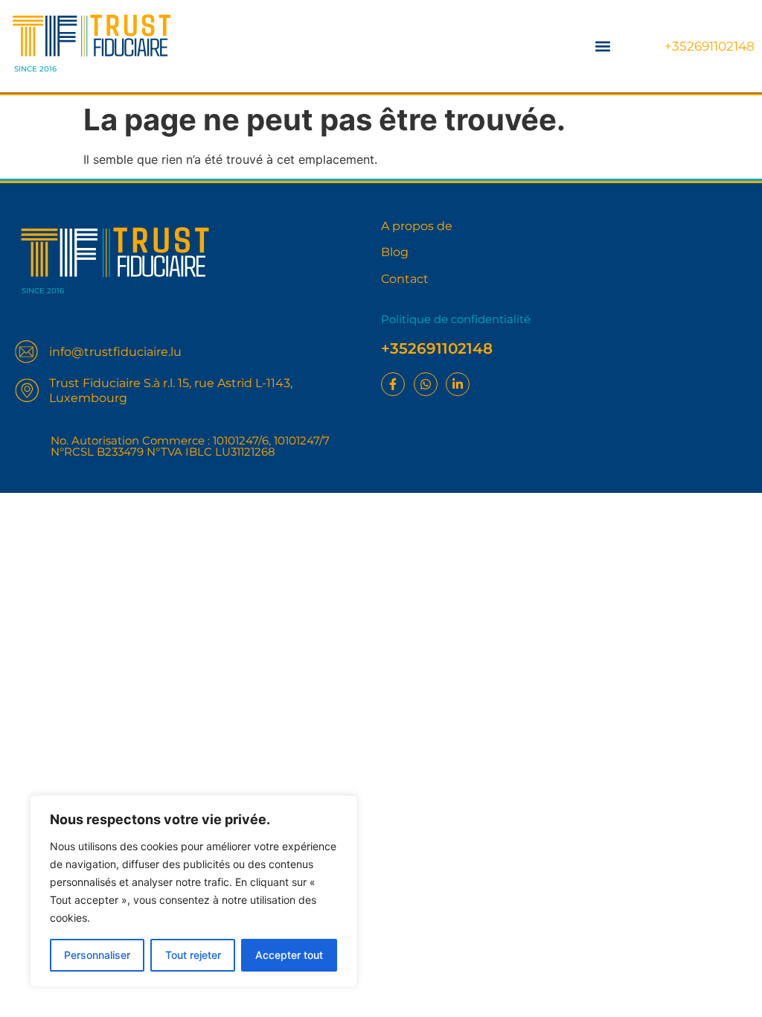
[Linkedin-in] (458, 384)
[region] (193, 891)
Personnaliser (97, 955)
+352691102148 (710, 46)
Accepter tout (289, 955)
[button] (602, 46)
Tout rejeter (193, 955)
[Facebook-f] (393, 384)
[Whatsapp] (426, 384)
